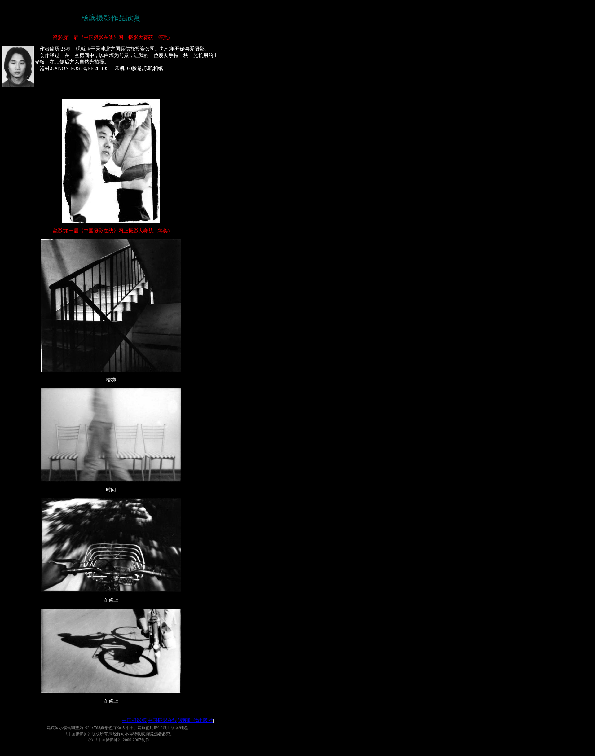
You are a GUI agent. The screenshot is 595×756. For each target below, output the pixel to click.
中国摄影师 (134, 720)
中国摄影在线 (162, 720)
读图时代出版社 (195, 720)
